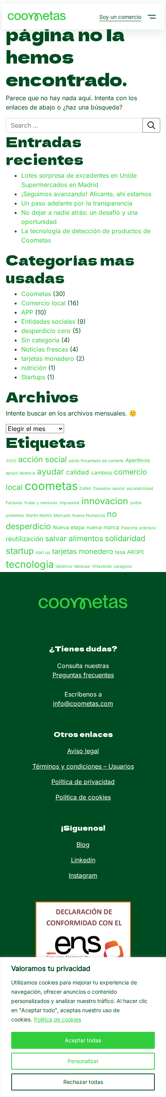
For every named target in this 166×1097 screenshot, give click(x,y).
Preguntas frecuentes (83, 675)
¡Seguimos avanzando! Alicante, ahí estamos (86, 194)
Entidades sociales (48, 321)
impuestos (69, 502)
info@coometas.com (83, 703)
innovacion (104, 500)
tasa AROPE (129, 552)
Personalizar (83, 1061)
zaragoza (122, 566)
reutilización (24, 539)
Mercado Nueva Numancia (79, 515)
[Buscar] (151, 125)
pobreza (147, 527)
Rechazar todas (83, 1081)
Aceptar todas (83, 1040)
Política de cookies (57, 1019)
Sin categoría (40, 340)
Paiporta (129, 527)
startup (20, 551)
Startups (33, 377)
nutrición (33, 368)
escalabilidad (140, 488)
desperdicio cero (46, 331)
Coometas (36, 294)
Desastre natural (109, 488)
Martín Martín (39, 515)
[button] (152, 17)
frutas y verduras (41, 502)
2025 (11, 460)
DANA (85, 488)
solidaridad (125, 538)
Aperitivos (137, 460)
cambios (101, 472)
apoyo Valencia (20, 473)
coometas (51, 486)
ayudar (50, 471)
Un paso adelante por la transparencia (76, 203)
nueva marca (102, 527)
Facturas (14, 502)
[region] (83, 1027)
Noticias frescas (44, 349)
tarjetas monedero (47, 358)
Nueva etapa (69, 527)
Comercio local (43, 303)
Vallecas (82, 566)
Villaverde (102, 566)
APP (27, 312)
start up (43, 552)
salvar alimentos (74, 538)
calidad (77, 472)
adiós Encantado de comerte (96, 460)
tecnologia (30, 564)
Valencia (64, 566)
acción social (42, 459)
